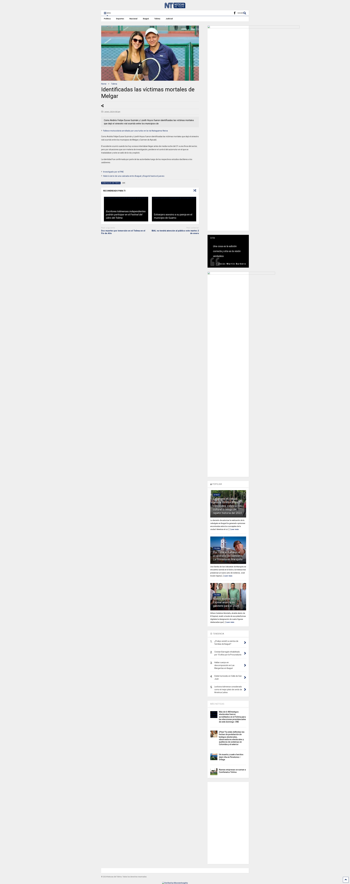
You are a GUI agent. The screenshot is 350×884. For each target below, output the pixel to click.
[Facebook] (235, 13)
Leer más (235, 529)
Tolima (157, 19)
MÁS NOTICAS (217, 704)
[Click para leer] (174, 209)
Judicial (169, 19)
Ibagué (146, 19)
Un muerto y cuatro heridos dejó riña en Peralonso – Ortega (231, 757)
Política (107, 19)
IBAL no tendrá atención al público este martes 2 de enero (175, 232)
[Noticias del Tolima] (175, 7)
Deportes (120, 19)
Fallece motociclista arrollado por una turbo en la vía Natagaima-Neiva (135, 131)
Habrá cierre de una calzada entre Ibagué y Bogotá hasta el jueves (133, 176)
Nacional (133, 19)
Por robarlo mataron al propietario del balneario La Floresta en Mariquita (228, 556)
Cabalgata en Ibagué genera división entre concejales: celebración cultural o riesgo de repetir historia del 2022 (227, 506)
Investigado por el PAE (113, 172)
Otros (217, 495)
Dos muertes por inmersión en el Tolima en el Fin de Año (123, 232)
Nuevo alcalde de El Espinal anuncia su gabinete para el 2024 (226, 602)
